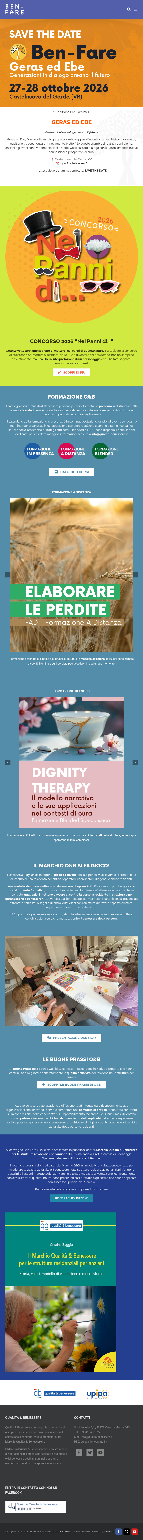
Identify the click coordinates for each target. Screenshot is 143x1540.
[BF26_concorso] (71, 192)
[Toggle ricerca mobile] (129, 9)
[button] (7, 574)
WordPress (109, 1531)
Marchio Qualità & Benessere (57, 1531)
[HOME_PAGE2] (71, 443)
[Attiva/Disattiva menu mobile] (136, 9)
